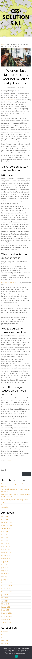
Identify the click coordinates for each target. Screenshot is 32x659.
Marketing (4, 643)
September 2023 (6, 592)
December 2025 (6, 522)
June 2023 (4, 595)
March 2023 (5, 604)
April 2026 (4, 519)
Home (3, 44)
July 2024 (4, 565)
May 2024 (4, 571)
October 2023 (5, 589)
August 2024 (5, 562)
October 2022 (5, 619)
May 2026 (4, 516)
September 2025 (6, 528)
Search (3, 470)
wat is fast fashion (9, 100)
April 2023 (4, 601)
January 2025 (5, 549)
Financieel (4, 640)
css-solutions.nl (16, 17)
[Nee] (30, 652)
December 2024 (6, 553)
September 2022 (6, 622)
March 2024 (5, 574)
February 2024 (6, 577)
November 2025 (6, 525)
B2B (2, 637)
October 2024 (5, 556)
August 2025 (5, 531)
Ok (16, 656)
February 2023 (6, 607)
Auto (2, 634)
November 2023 (6, 586)
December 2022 (6, 613)
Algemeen (9, 460)
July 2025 (4, 534)
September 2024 (6, 559)
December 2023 (6, 583)
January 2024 (5, 580)
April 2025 (4, 540)
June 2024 (4, 568)
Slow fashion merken (7, 283)
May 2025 (4, 537)
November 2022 (6, 616)
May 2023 (4, 598)
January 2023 (5, 610)
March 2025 (5, 543)
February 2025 (6, 547)
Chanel (23, 87)
